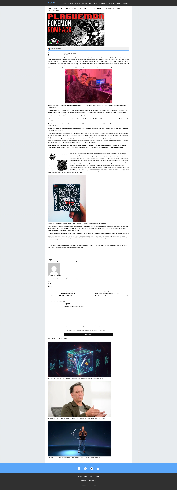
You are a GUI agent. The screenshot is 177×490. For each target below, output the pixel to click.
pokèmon (69, 262)
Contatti (91, 476)
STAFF (85, 476)
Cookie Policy (92, 480)
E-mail (82, 323)
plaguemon (63, 262)
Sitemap (97, 476)
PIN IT (67, 198)
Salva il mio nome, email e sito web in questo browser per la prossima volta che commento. (85, 330)
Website (99, 323)
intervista (50, 262)
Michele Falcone (57, 262)
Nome (66, 323)
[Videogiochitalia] (52, 3)
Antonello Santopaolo (70, 53)
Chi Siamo (80, 476)
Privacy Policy (84, 480)
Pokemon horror (75, 262)
